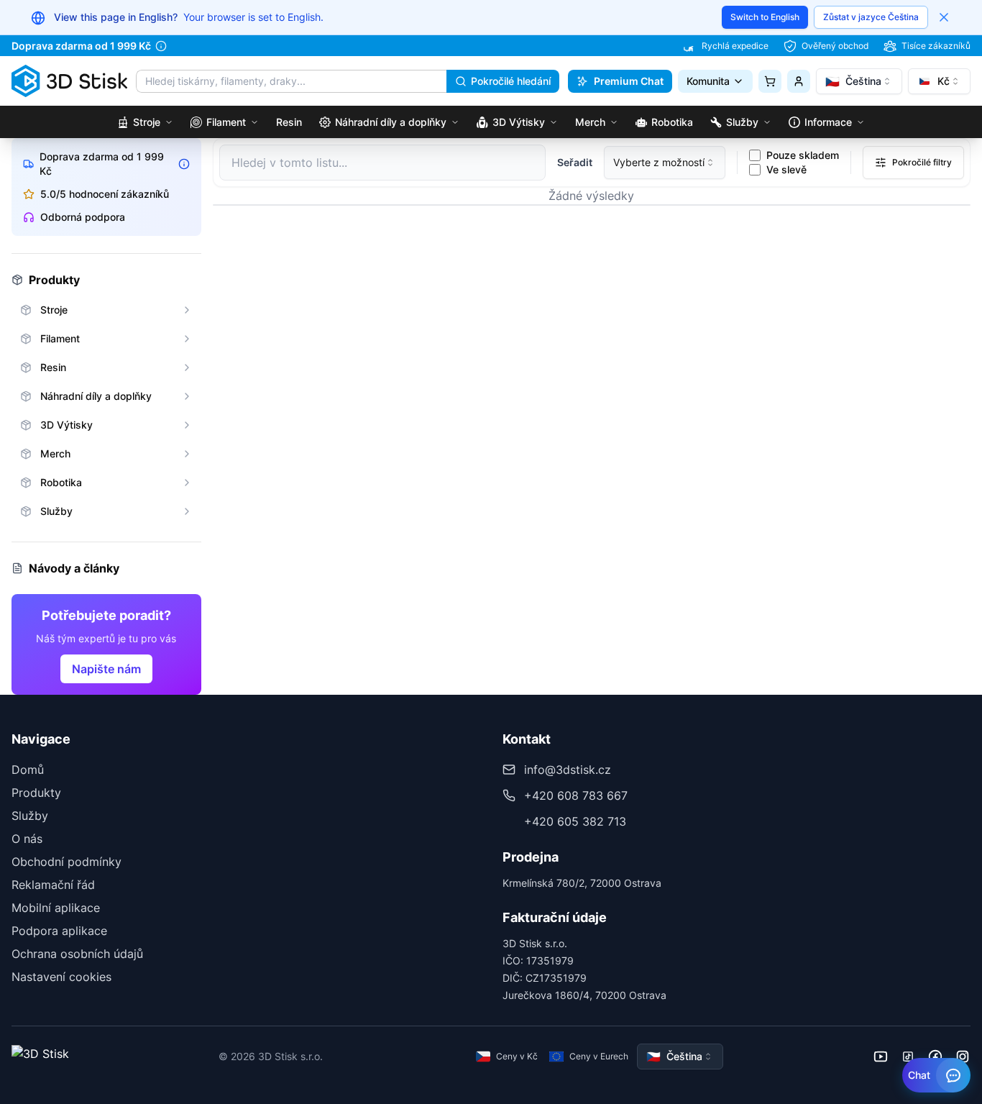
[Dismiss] (944, 17)
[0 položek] (769, 81)
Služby (30, 815)
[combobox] (859, 81)
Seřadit (574, 162)
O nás (27, 838)
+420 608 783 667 (576, 795)
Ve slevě (786, 169)
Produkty (36, 792)
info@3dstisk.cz (567, 769)
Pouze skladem (802, 155)
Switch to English (764, 17)
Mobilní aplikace (56, 907)
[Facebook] (935, 1056)
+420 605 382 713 (575, 821)
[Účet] (798, 81)
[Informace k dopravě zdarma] (161, 46)
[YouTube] (881, 1056)
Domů (28, 769)
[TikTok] (908, 1056)
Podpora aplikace (59, 930)
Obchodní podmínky (66, 861)
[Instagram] (962, 1056)
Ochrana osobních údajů (77, 953)
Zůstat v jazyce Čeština (871, 17)
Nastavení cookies (61, 977)
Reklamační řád (53, 884)
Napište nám (106, 669)
